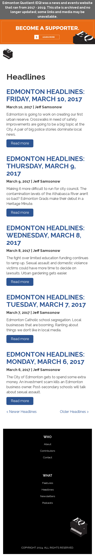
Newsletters (47, 496)
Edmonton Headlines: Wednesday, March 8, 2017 (45, 235)
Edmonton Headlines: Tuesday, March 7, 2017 (46, 300)
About (47, 444)
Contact (47, 457)
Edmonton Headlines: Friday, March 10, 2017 (45, 95)
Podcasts (47, 502)
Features (47, 483)
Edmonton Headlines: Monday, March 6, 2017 (45, 357)
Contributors (47, 450)
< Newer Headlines (21, 412)
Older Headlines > (74, 412)
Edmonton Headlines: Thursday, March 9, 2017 (45, 166)
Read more (20, 143)
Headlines (48, 489)
